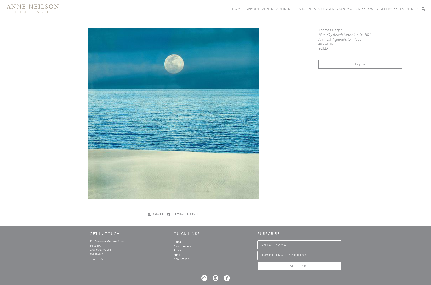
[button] (351, 9)
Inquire (360, 64)
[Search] (423, 9)
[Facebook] (227, 278)
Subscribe (299, 266)
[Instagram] (217, 278)
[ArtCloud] (205, 278)
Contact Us (96, 259)
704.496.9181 (97, 254)
